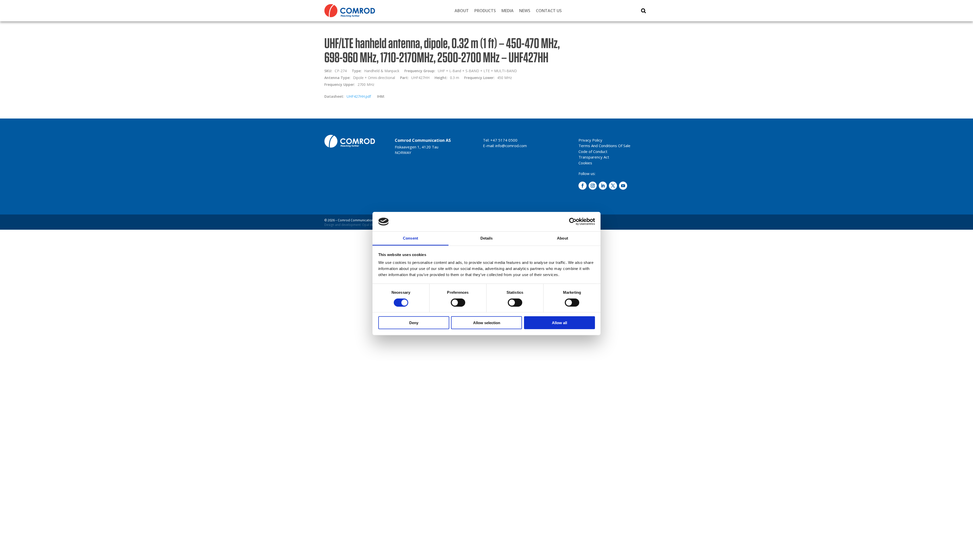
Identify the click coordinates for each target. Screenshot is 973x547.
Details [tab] (486, 238)
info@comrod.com (511, 145)
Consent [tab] (410, 238)
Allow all (559, 323)
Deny (413, 323)
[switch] (458, 302)
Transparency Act (593, 157)
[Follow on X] (613, 186)
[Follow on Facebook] (582, 186)
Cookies (585, 162)
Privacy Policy (590, 140)
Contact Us (549, 10)
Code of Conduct (592, 151)
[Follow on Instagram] (593, 186)
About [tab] (562, 238)
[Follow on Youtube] (623, 186)
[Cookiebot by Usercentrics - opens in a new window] (573, 221)
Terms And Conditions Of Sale (604, 145)
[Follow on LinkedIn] (603, 186)
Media (507, 10)
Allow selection (486, 323)
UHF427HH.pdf (359, 96)
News (524, 10)
